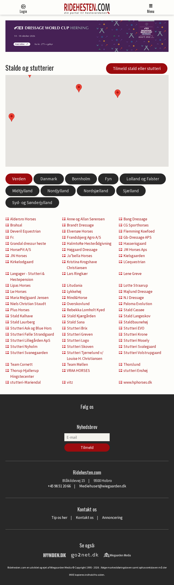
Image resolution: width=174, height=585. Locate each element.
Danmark (48, 178)
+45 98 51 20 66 (59, 486)
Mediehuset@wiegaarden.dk (102, 486)
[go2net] (84, 554)
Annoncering (112, 517)
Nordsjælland (96, 190)
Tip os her (59, 517)
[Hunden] (54, 554)
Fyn (108, 178)
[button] (117, 94)
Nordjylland (58, 190)
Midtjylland (22, 190)
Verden (19, 178)
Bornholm (81, 178)
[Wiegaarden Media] (117, 554)
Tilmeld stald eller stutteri (137, 68)
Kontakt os (85, 517)
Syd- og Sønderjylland (32, 202)
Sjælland (131, 190)
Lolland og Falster (142, 178)
